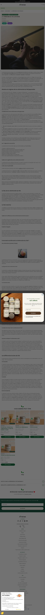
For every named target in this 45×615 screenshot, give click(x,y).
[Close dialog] (43, 294)
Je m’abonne (33, 313)
